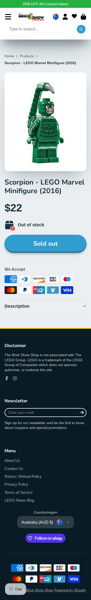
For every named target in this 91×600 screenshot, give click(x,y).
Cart (83, 17)
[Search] (81, 29)
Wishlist (74, 17)
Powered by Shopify (70, 590)
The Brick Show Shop (36, 590)
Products (27, 56)
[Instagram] (15, 378)
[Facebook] (7, 378)
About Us (12, 460)
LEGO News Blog (19, 500)
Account (65, 17)
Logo (31, 17)
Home (9, 56)
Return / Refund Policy (23, 476)
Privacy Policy (16, 484)
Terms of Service (19, 492)
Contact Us (14, 468)
